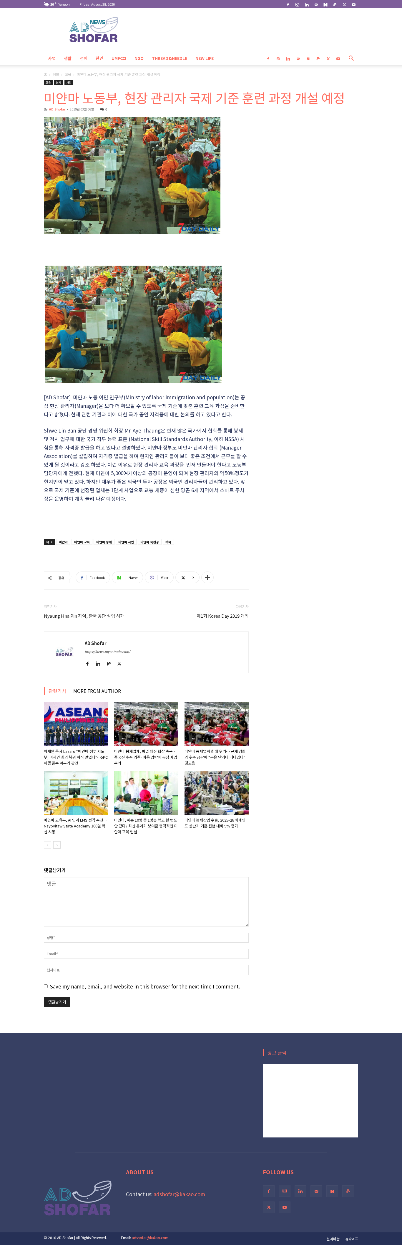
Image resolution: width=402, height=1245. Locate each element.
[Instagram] (297, 4)
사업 (52, 58)
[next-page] (57, 845)
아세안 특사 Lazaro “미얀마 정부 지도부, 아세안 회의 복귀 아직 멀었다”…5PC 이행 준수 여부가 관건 (76, 757)
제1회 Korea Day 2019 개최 (223, 616)
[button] (351, 58)
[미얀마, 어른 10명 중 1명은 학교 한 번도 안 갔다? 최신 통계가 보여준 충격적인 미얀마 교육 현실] (146, 793)
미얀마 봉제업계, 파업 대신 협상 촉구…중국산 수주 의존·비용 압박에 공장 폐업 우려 (145, 757)
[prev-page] (47, 845)
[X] (344, 4)
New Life (204, 58)
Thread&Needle (169, 58)
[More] (207, 577)
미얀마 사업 (126, 541)
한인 (99, 58)
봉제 (58, 82)
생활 (68, 58)
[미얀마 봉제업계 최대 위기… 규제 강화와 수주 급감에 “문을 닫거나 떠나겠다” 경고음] (217, 724)
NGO (139, 58)
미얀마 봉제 (104, 541)
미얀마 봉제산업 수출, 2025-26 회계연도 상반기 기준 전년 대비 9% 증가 (215, 823)
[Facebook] (287, 4)
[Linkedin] (306, 4)
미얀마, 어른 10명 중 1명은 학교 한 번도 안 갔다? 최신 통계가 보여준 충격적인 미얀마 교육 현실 (146, 826)
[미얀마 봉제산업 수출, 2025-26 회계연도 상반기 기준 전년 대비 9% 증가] (217, 793)
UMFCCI (119, 58)
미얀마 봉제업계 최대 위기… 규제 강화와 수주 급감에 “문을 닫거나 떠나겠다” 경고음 (215, 757)
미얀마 (63, 541)
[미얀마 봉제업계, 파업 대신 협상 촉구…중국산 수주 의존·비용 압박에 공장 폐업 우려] (146, 724)
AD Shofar (57, 109)
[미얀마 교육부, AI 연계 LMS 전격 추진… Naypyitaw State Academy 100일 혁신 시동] (76, 793)
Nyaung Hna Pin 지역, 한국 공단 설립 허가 (84, 616)
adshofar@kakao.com (179, 1194)
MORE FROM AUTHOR (97, 690)
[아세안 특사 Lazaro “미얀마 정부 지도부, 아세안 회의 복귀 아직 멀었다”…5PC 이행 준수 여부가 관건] (76, 724)
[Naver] (325, 4)
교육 (68, 74)
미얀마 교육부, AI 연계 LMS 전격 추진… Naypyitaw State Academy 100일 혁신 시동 (75, 826)
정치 (83, 58)
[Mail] (316, 4)
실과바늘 (333, 1238)
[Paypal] (334, 4)
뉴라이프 (351, 1238)
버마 (168, 541)
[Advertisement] (146, 250)
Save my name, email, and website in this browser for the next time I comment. (145, 986)
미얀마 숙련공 (149, 541)
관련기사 (57, 690)
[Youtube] (353, 4)
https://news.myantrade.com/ (107, 651)
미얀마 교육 (82, 541)
